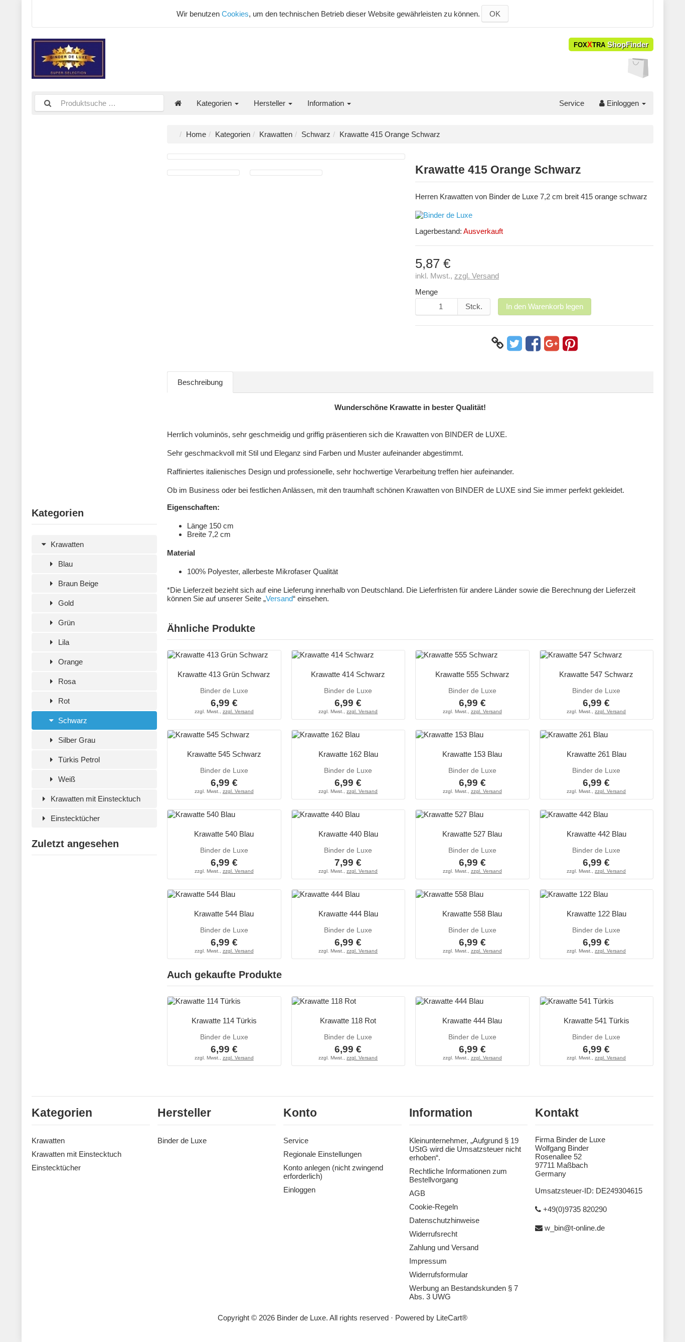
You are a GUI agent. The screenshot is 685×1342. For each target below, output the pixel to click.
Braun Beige (77, 583)
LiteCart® (451, 1317)
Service (571, 103)
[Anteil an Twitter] (514, 343)
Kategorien (215, 103)
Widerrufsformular (438, 1274)
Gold (65, 603)
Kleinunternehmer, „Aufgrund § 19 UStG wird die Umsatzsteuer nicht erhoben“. (465, 1149)
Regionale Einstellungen (322, 1154)
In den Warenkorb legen (544, 306)
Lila (62, 642)
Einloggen (623, 103)
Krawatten (66, 544)
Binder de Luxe (182, 1140)
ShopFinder (611, 44)
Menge (426, 292)
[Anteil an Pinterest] (570, 343)
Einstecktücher (74, 818)
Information (326, 103)
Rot (63, 701)
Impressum (428, 1261)
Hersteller (270, 103)
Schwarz (71, 720)
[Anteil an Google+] (551, 343)
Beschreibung (200, 382)
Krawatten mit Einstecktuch (94, 798)
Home (196, 134)
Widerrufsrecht (433, 1234)
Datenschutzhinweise (444, 1220)
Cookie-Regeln (433, 1206)
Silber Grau (75, 740)
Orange (69, 661)
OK (494, 14)
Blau (64, 564)
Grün (65, 622)
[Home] (178, 103)
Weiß (65, 779)
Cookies (235, 14)
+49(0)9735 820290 (575, 1209)
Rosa (66, 681)
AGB (417, 1193)
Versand (279, 598)
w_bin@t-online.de (575, 1228)
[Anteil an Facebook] (533, 343)
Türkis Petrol (78, 759)
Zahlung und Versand (443, 1247)
